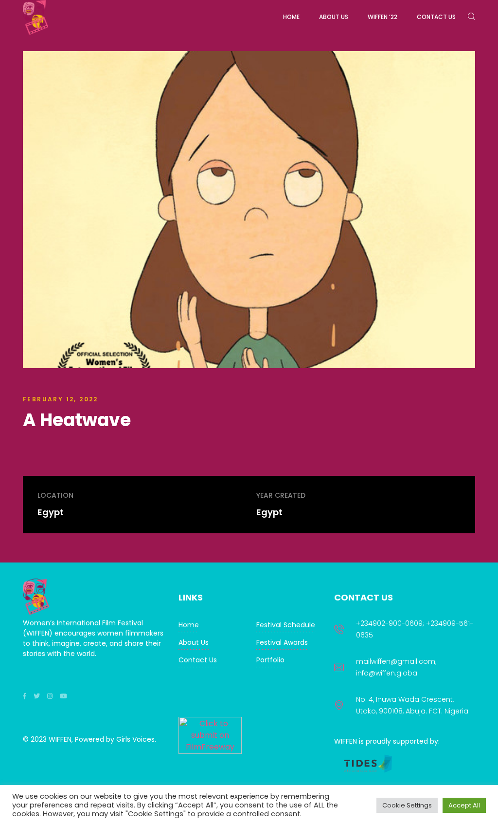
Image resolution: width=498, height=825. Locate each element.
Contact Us (197, 660)
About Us (193, 642)
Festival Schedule (285, 625)
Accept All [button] (464, 805)
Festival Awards (282, 642)
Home (188, 625)
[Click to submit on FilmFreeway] (210, 751)
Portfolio (270, 660)
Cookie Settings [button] (407, 805)
